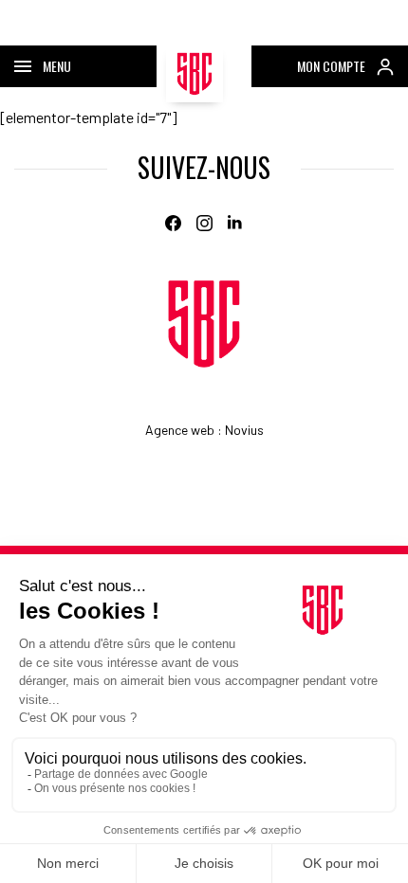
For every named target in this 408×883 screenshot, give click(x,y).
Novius (244, 430)
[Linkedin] (236, 223)
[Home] (204, 324)
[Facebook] (173, 223)
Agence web (179, 430)
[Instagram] (204, 223)
